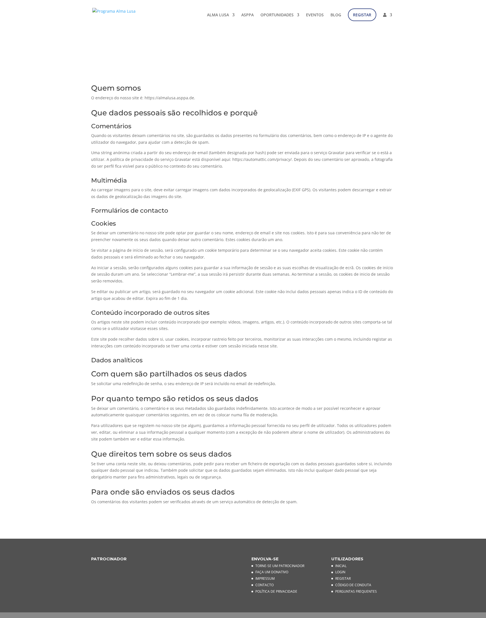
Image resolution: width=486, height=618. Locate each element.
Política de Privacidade (276, 591)
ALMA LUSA (218, 15)
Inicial (340, 565)
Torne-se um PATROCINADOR (279, 565)
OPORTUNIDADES (277, 15)
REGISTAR (362, 14)
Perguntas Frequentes (356, 591)
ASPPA (247, 15)
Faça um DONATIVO (271, 572)
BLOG (335, 15)
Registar (343, 578)
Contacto (264, 585)
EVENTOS (315, 15)
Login (340, 572)
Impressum (265, 578)
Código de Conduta (353, 585)
